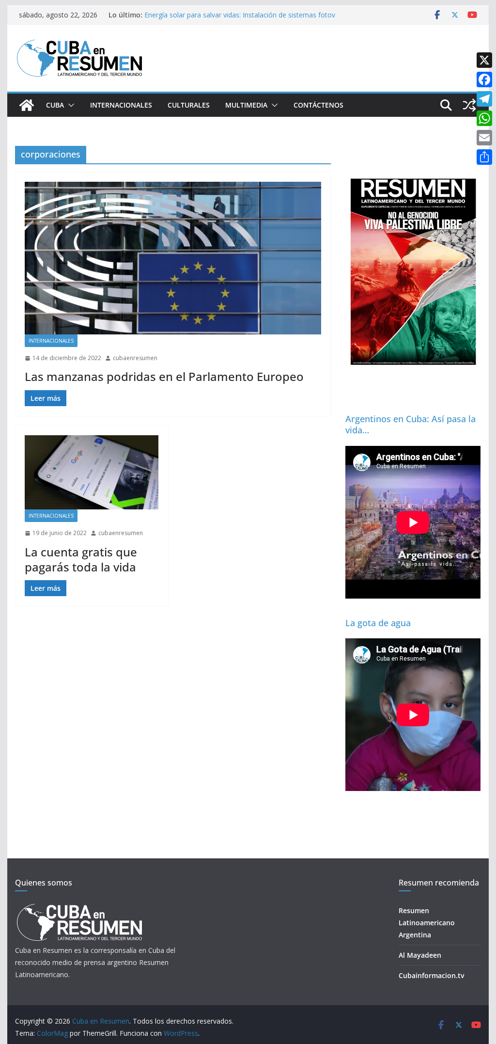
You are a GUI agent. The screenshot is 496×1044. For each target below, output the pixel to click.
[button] (69, 105)
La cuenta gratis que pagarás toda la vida (81, 559)
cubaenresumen (135, 358)
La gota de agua (378, 623)
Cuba (55, 105)
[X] (484, 60)
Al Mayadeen (420, 955)
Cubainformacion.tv (431, 975)
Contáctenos (318, 105)
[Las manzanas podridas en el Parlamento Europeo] (173, 258)
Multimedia (246, 105)
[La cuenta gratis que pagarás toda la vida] (91, 472)
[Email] (484, 137)
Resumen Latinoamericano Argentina (427, 922)
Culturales (189, 105)
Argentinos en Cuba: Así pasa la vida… (410, 424)
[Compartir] (484, 157)
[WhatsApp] (484, 118)
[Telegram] (484, 99)
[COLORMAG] (79, 906)
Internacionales (121, 105)
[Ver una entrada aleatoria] (469, 105)
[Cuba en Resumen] (26, 105)
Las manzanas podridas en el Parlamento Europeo (164, 376)
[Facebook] (484, 79)
